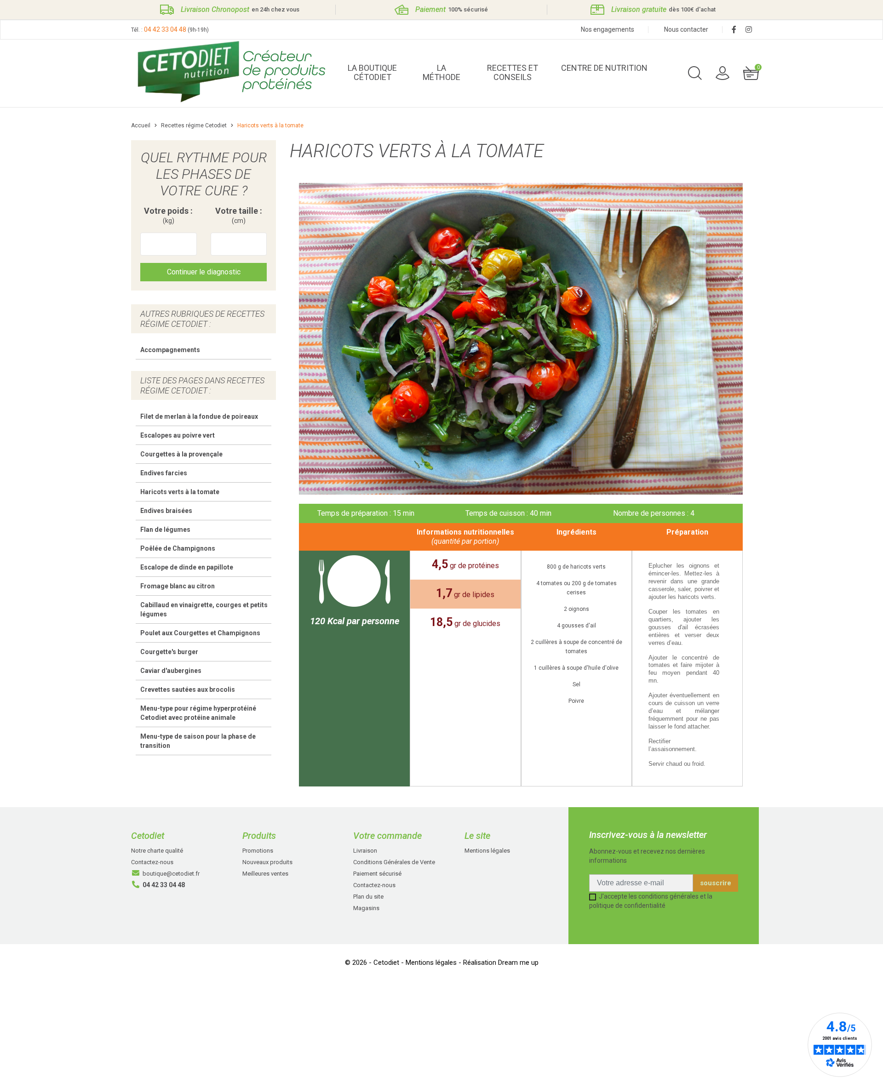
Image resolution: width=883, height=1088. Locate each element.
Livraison (365, 850)
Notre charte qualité (157, 850)
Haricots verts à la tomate (179, 492)
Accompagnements (170, 349)
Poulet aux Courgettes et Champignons (200, 633)
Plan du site (368, 896)
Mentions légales (487, 850)
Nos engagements (607, 29)
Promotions (257, 850)
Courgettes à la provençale (181, 454)
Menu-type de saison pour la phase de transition (198, 741)
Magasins (366, 908)
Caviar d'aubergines (170, 670)
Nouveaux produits (267, 862)
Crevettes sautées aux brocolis (187, 689)
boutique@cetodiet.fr (171, 873)
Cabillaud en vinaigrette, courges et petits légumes (204, 609)
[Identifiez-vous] (722, 72)
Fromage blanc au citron (177, 586)
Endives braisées (166, 510)
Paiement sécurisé (377, 873)
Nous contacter (686, 29)
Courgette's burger (169, 651)
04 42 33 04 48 (165, 29)
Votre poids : (168, 215)
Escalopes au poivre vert (177, 435)
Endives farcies (163, 473)
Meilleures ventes (265, 873)
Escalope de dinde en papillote (186, 567)
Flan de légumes (165, 529)
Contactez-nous (152, 862)
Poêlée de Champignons (177, 548)
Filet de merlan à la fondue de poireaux (199, 416)
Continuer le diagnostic (204, 272)
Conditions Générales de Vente (394, 862)
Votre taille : (238, 215)
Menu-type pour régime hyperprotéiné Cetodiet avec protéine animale (198, 713)
